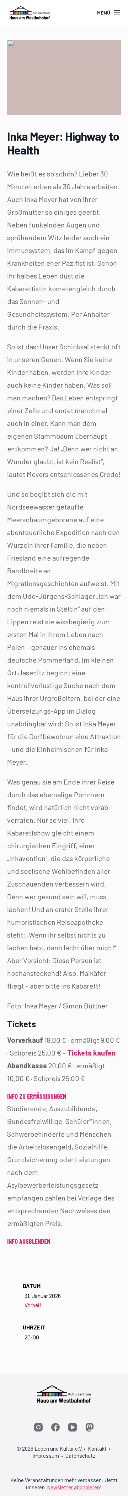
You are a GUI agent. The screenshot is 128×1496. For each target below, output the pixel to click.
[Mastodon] (89, 1427)
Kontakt (97, 1448)
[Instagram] (38, 1427)
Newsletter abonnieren (73, 1487)
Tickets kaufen (91, 1052)
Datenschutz (80, 1455)
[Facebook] (55, 1427)
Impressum (45, 1455)
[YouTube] (72, 1427)
